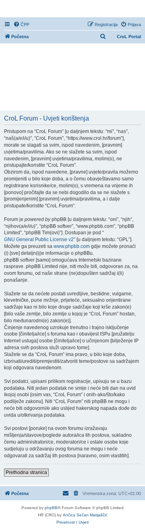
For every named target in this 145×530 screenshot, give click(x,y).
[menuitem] (21, 24)
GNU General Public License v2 (39, 239)
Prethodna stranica (26, 472)
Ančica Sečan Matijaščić (85, 515)
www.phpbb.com (72, 246)
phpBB (51, 507)
